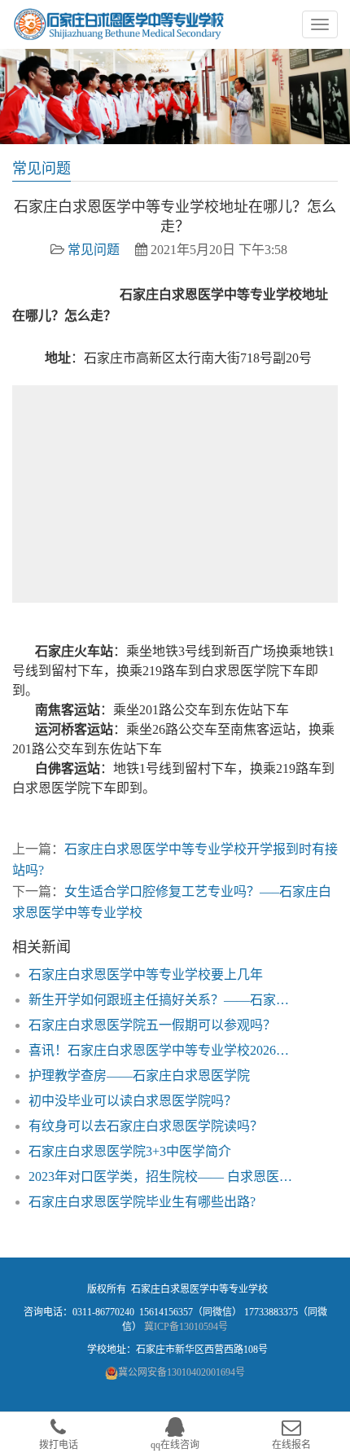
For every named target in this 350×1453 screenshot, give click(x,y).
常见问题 (94, 250)
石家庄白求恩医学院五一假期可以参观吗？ (152, 1025)
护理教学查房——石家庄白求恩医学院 (139, 1075)
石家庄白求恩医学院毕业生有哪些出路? (142, 1202)
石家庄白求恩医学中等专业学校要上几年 (145, 974)
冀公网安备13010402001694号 (181, 1372)
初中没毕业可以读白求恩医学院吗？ (132, 1101)
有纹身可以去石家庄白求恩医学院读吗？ (145, 1126)
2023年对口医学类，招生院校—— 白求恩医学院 (164, 1176)
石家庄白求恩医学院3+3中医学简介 (129, 1151)
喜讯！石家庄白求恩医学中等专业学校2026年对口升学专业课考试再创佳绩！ (164, 1050)
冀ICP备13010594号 (186, 1326)
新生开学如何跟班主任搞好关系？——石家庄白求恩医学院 (164, 1000)
